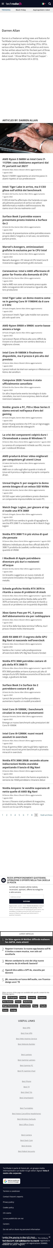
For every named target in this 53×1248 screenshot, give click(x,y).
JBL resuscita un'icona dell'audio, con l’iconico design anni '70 (27, 980)
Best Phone (26, 1081)
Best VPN (26, 1028)
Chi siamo (7, 1213)
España (43, 1006)
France (18, 1002)
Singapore (42, 997)
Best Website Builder (26, 1044)
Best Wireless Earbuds (26, 1119)
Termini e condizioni (11, 1191)
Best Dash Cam (26, 1140)
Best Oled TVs (26, 1092)
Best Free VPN (26, 1033)
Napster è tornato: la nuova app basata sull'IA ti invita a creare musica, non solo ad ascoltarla (28, 951)
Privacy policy (8, 1202)
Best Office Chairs (26, 1124)
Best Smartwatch (27, 1098)
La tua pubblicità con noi (13, 1218)
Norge (35, 1006)
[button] (3, 3)
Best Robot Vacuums (26, 1151)
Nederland (28, 1002)
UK (4, 997)
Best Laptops (26, 1054)
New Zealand (8, 1002)
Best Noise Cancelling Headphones (26, 1113)
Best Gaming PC (26, 1065)
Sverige (13, 1010)
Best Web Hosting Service (26, 1038)
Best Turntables (26, 1108)
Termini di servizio (32, 906)
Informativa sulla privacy (30, 907)
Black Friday (21, 10)
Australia (32, 997)
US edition (21, 1240)
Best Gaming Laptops (26, 1060)
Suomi (5, 1010)
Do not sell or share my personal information (21, 1229)
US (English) (12, 997)
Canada (23, 997)
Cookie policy (8, 1207)
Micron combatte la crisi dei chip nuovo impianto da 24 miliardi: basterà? (24, 962)
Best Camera (26, 1135)
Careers (6, 1224)
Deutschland (25, 1006)
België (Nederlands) (10, 1006)
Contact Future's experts (13, 1196)
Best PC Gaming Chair (26, 1071)
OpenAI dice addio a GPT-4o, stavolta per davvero (25, 971)
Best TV (27, 1087)
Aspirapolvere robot (41, 10)
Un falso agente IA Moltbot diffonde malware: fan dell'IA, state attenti (27, 940)
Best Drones (27, 1146)
